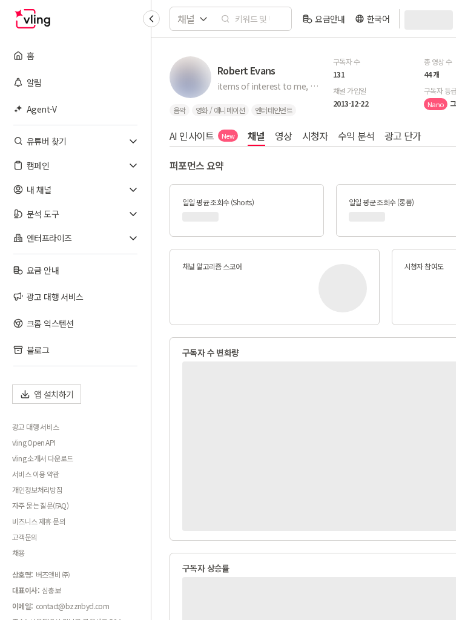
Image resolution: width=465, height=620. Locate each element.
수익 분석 (356, 135)
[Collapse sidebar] (151, 18)
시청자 (315, 135)
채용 (18, 553)
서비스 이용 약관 (35, 474)
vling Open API (34, 442)
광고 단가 (402, 135)
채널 (256, 135)
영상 (283, 135)
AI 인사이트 (202, 135)
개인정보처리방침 (37, 490)
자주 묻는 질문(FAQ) (40, 505)
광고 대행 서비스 (35, 427)
